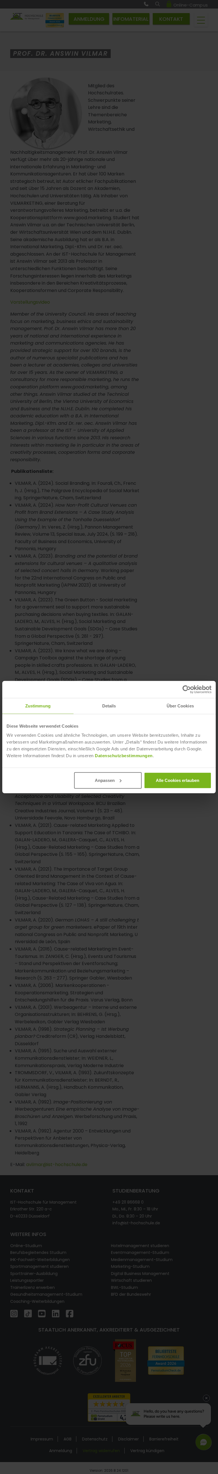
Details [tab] (109, 705)
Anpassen (105, 780)
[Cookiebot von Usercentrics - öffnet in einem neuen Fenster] (186, 689)
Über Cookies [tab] (180, 705)
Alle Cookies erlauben (177, 780)
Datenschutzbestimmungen (124, 755)
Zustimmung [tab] (38, 705)
